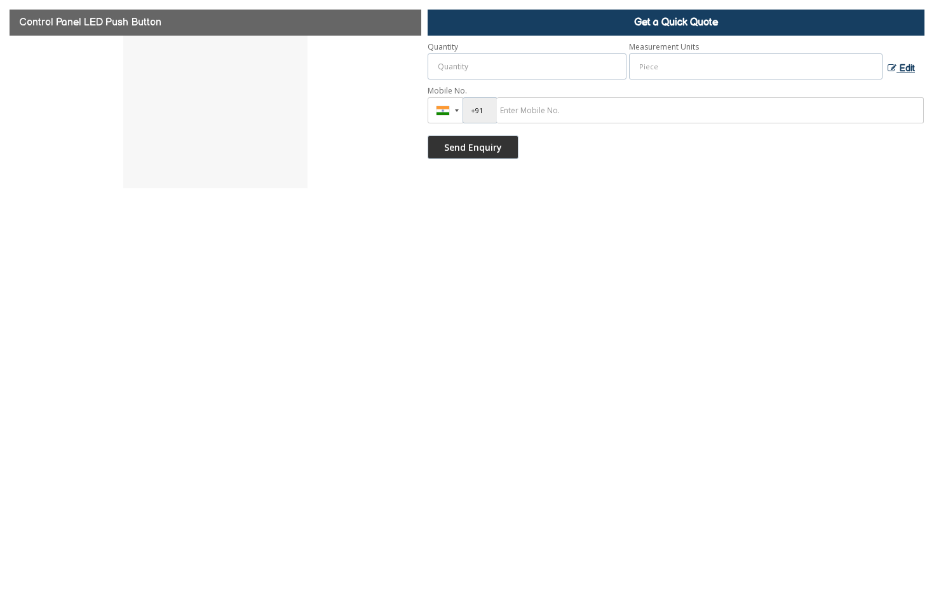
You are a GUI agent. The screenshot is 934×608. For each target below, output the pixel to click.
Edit (906, 69)
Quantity (443, 46)
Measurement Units (664, 46)
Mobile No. (447, 90)
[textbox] (756, 66)
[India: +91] (445, 110)
